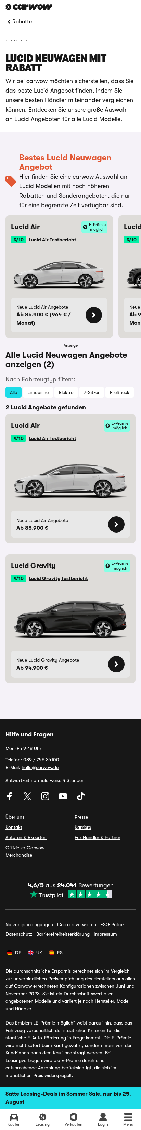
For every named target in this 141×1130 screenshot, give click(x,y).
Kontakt (13, 827)
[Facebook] (10, 798)
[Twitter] (28, 798)
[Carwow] (28, 7)
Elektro (66, 392)
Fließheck (119, 392)
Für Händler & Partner (97, 837)
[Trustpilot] (71, 894)
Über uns (14, 817)
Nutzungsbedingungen (29, 924)
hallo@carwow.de (40, 767)
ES (60, 952)
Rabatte (22, 22)
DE (18, 952)
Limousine (38, 392)
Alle (13, 392)
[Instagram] (46, 798)
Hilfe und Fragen (29, 734)
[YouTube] (63, 798)
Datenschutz (18, 934)
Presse (81, 817)
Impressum (105, 934)
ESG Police (112, 924)
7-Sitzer (92, 392)
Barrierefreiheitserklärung (63, 934)
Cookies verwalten (76, 924)
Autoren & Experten (26, 837)
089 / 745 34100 (41, 760)
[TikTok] (81, 798)
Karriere (83, 827)
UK (39, 952)
